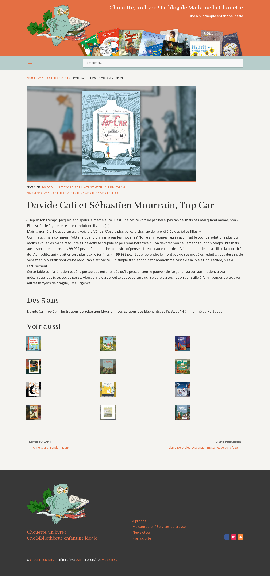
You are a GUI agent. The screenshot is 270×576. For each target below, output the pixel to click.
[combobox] (163, 63)
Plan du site (141, 538)
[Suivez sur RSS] (240, 537)
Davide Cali (48, 187)
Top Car (120, 187)
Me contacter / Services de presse (159, 526)
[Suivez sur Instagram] (233, 537)
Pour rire (113, 193)
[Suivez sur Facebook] (227, 537)
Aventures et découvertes (54, 78)
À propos (139, 521)
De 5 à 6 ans (84, 193)
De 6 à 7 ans (99, 193)
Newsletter (141, 532)
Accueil (31, 78)
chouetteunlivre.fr (43, 560)
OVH (78, 560)
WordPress (109, 560)
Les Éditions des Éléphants (72, 187)
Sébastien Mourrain (102, 187)
